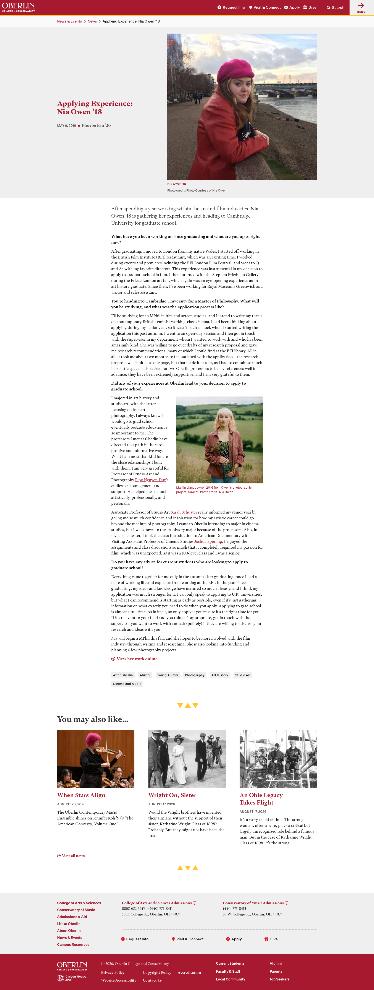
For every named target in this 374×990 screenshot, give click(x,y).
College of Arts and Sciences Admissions (157, 903)
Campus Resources (73, 944)
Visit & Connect (267, 7)
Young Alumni (167, 675)
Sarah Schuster (184, 512)
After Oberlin (123, 675)
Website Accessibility (118, 980)
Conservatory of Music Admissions (253, 903)
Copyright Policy (157, 972)
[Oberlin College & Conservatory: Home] (18, 7)
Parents (276, 971)
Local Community (230, 979)
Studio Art (243, 675)
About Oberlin (69, 930)
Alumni (145, 675)
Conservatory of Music (76, 910)
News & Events (69, 21)
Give (312, 7)
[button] (333, 7)
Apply (294, 7)
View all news (73, 855)
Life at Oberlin (69, 924)
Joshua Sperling (208, 541)
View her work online (137, 658)
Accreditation (189, 972)
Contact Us (152, 980)
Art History (219, 675)
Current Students (230, 963)
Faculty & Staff (228, 971)
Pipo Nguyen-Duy (150, 479)
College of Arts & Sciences (79, 903)
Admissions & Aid (72, 917)
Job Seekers (280, 979)
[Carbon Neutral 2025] (72, 978)
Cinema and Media (127, 684)
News (92, 21)
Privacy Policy (112, 972)
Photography (195, 675)
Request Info (234, 7)
